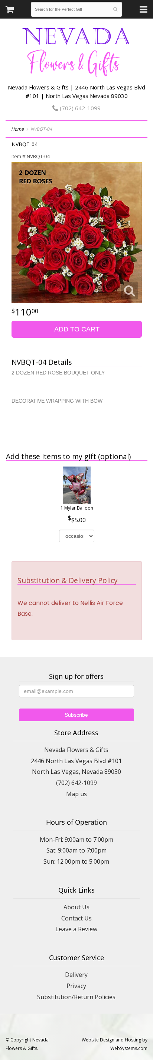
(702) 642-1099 (79, 108)
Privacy (76, 986)
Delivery (76, 975)
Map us (76, 794)
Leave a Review (76, 929)
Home (17, 129)
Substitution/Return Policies (76, 997)
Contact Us (76, 918)
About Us (76, 907)
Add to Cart (77, 329)
